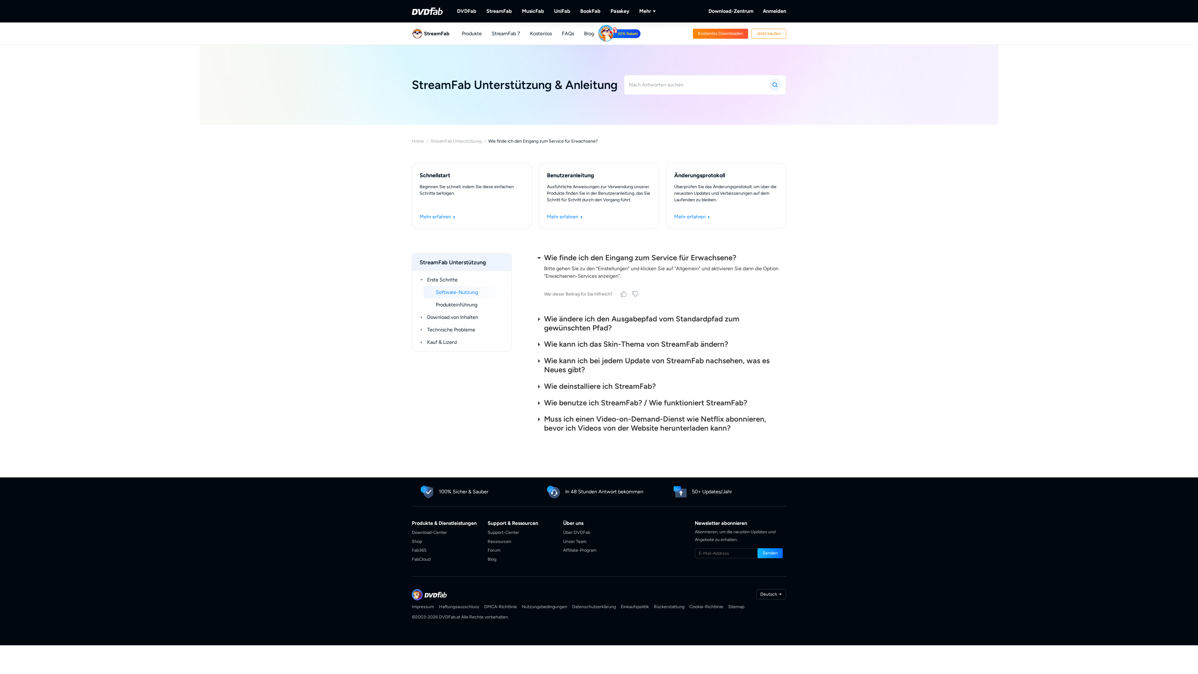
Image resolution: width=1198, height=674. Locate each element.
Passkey (620, 11)
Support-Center (503, 532)
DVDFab (466, 11)
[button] (720, 34)
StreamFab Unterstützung (456, 141)
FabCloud (421, 559)
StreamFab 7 (506, 34)
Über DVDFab (576, 532)
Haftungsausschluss (459, 606)
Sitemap (736, 606)
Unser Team (575, 541)
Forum (494, 550)
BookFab (590, 11)
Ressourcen (499, 541)
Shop (417, 541)
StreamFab (499, 11)
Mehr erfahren (436, 217)
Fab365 (419, 550)
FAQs (568, 34)
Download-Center (429, 532)
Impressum (423, 606)
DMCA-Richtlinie (500, 606)
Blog (589, 34)
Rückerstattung (669, 606)
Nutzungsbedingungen (544, 606)
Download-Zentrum (731, 11)
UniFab (562, 11)
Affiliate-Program (580, 550)
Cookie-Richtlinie (706, 606)
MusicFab (533, 11)
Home (418, 141)
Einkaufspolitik (635, 606)
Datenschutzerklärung (594, 606)
